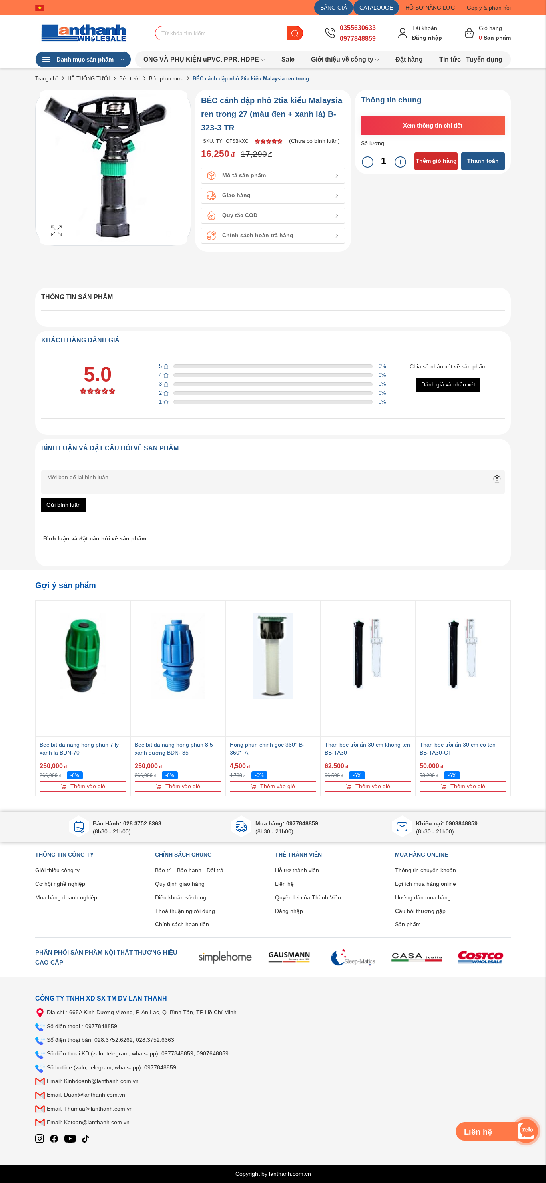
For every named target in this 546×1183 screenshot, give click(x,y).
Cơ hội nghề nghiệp (60, 884)
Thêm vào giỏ (87, 786)
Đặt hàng (409, 59)
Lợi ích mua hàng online (425, 884)
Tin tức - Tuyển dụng (470, 59)
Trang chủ (46, 79)
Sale (288, 59)
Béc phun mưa (166, 79)
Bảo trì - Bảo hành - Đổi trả (189, 870)
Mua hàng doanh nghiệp (66, 897)
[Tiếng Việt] (41, 7)
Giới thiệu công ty (57, 870)
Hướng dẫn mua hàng (423, 897)
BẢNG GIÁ (333, 7)
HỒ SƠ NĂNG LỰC (430, 7)
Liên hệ (284, 884)
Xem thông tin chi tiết (432, 125)
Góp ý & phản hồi (489, 7)
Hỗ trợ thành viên (297, 870)
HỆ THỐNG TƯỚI (89, 79)
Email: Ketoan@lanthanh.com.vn (88, 1122)
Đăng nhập (289, 911)
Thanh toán (483, 161)
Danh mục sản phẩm (85, 59)
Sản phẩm (408, 924)
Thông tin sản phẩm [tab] (77, 297)
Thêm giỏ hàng (436, 161)
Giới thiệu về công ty (342, 59)
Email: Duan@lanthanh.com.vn (86, 1094)
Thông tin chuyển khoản (425, 870)
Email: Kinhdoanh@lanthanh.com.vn (93, 1081)
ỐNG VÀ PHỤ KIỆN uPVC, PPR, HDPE (201, 59)
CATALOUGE (376, 7)
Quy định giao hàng (180, 884)
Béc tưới (129, 79)
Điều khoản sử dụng (180, 897)
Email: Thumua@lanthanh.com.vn (90, 1108)
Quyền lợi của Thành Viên (308, 897)
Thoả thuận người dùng (185, 911)
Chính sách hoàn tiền (182, 924)
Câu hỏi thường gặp (420, 911)
